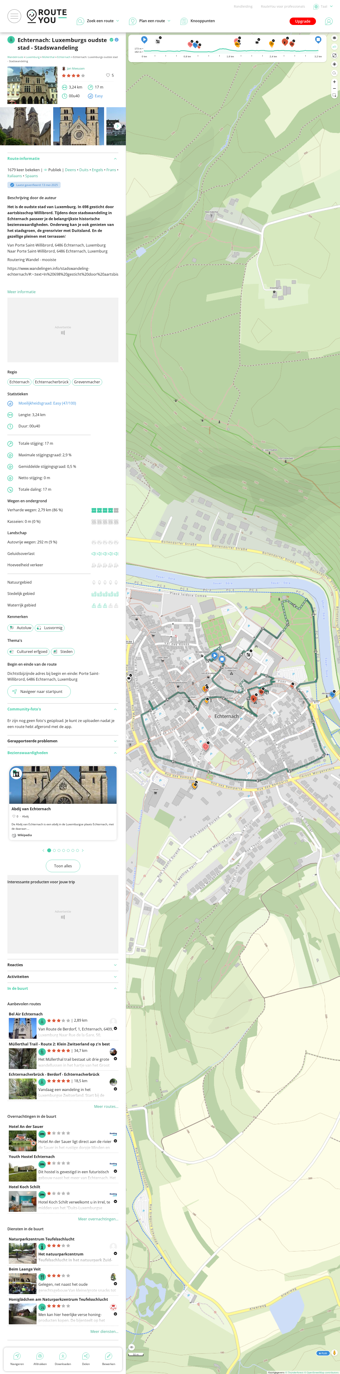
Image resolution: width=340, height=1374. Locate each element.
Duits (84, 169)
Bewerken (108, 1364)
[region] (233, 703)
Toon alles (63, 865)
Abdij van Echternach (31, 808)
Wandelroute (15, 57)
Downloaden (63, 1364)
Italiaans (14, 175)
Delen (86, 1364)
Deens (70, 169)
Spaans (31, 175)
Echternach (64, 57)
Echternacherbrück (51, 381)
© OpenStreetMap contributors (321, 1372)
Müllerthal (48, 57)
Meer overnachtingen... (98, 1219)
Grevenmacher (87, 381)
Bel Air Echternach (26, 1014)
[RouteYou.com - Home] (47, 16)
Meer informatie (21, 291)
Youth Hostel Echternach (32, 1156)
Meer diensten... (104, 1331)
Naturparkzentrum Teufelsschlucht (41, 1239)
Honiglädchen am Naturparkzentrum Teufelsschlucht (58, 1299)
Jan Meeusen (76, 68)
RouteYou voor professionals (283, 6)
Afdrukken (40, 1364)
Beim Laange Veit (25, 1269)
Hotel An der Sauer (26, 1126)
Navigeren (17, 1364)
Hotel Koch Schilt (24, 1186)
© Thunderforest (294, 1372)
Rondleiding (243, 6)
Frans (111, 169)
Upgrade (302, 21)
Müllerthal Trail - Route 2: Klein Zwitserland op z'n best (59, 1044)
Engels (97, 169)
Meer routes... (106, 1106)
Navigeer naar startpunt (41, 691)
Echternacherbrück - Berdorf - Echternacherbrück (54, 1074)
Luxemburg (33, 57)
